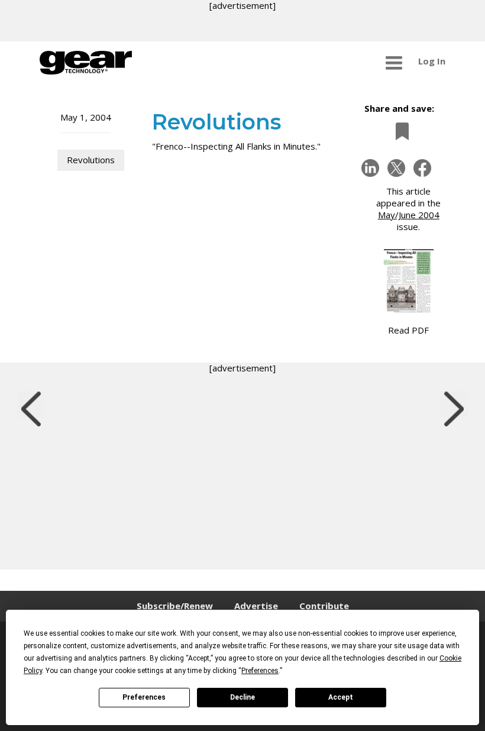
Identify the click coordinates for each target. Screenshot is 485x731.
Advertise (256, 606)
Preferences (144, 697)
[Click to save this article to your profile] (399, 131)
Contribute (324, 606)
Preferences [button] (260, 671)
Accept (340, 697)
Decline (242, 697)
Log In (431, 61)
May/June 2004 (408, 215)
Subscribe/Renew (175, 606)
